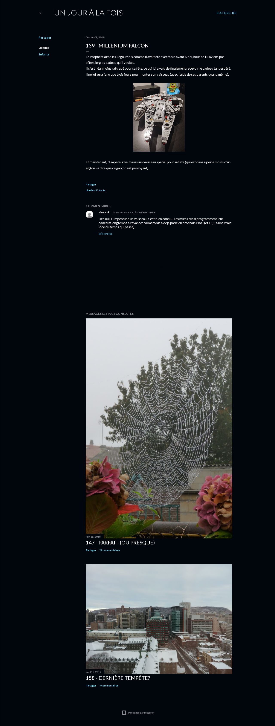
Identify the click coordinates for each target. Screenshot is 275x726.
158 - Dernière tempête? (118, 678)
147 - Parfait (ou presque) (120, 542)
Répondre (106, 233)
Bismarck (104, 212)
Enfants (43, 54)
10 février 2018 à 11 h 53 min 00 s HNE (133, 212)
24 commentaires (109, 550)
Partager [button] (44, 37)
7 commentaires (108, 685)
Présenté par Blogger (141, 712)
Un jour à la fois (88, 12)
